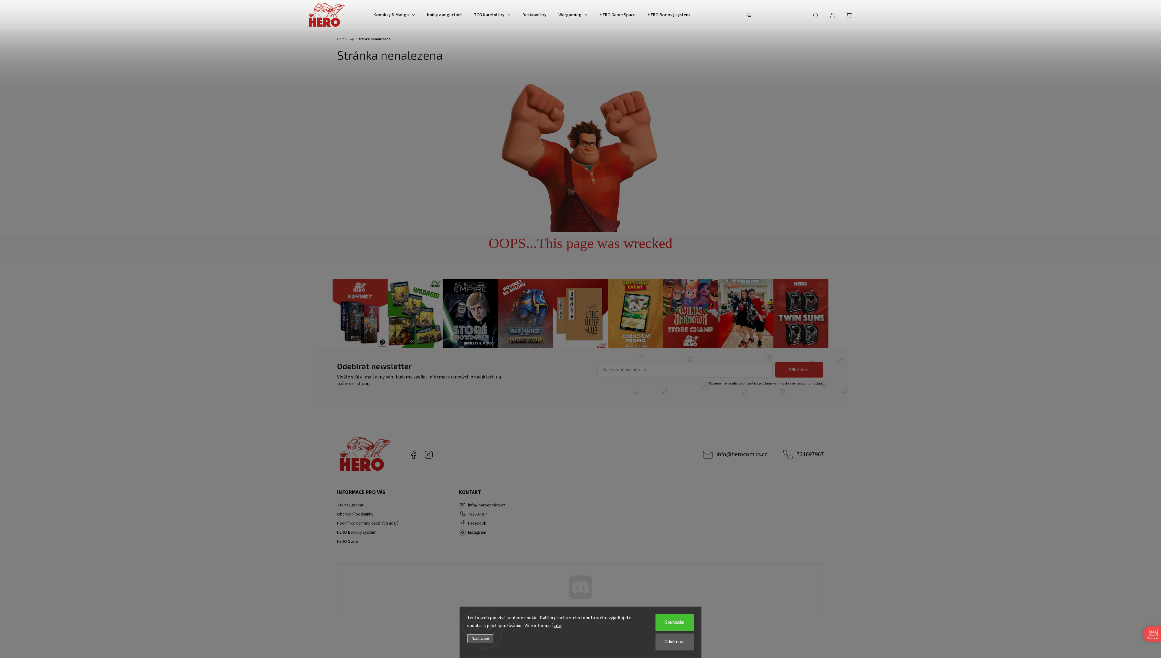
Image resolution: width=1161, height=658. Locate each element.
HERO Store (347, 542)
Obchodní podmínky (355, 514)
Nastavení (480, 638)
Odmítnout (675, 642)
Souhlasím (674, 622)
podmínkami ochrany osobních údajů (791, 383)
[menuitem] (394, 15)
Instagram (428, 454)
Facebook (413, 454)
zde (557, 626)
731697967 (810, 454)
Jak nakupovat (350, 505)
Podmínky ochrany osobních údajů (367, 523)
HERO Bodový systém (356, 532)
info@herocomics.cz (742, 454)
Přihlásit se (799, 369)
